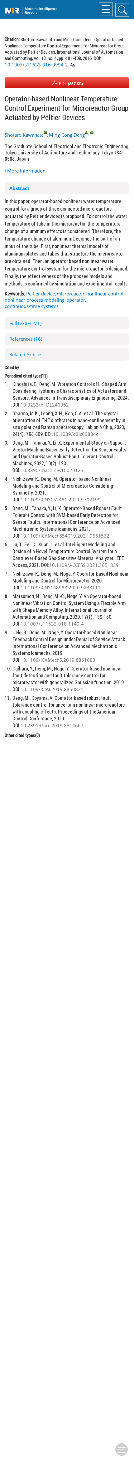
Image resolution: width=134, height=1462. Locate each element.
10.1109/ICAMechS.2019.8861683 (58, 660)
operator (75, 300)
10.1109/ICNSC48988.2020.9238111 (61, 587)
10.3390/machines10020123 (52, 470)
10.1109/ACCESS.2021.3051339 (84, 565)
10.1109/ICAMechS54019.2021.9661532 (65, 536)
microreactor (70, 293)
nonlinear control (104, 293)
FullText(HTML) (25, 323)
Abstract (19, 188)
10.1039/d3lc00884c (75, 434)
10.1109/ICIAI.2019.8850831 (52, 689)
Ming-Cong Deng (67, 135)
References (25, 339)
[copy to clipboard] (72, 65)
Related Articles (25, 354)
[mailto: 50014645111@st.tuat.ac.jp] (45, 132)
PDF (70, 83)
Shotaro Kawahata (24, 135)
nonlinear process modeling (35, 300)
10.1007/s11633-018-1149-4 (52, 624)
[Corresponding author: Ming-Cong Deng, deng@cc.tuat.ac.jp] (86, 132)
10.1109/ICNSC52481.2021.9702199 (61, 499)
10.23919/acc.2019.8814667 (52, 725)
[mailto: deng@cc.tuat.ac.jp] (91, 132)
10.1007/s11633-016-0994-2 (36, 64)
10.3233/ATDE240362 (45, 405)
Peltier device (40, 293)
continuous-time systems (32, 306)
